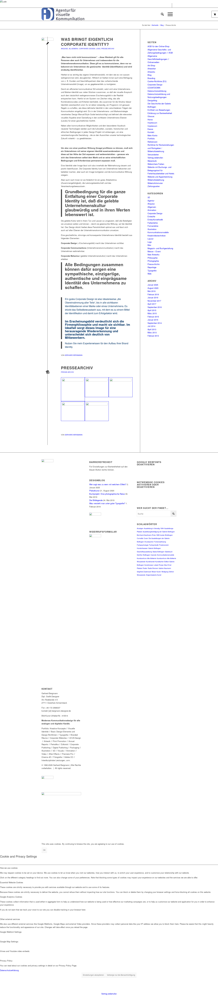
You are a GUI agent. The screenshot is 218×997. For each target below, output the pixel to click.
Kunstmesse (148, 565)
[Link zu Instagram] (174, 5)
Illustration (152, 229)
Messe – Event (154, 251)
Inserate (153, 555)
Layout (150, 238)
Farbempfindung (160, 542)
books (162, 535)
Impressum (152, 122)
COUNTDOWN (154, 87)
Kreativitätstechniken (157, 235)
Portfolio (151, 138)
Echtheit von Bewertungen (159, 109)
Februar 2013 (153, 335)
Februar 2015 (153, 316)
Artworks (151, 71)
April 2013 (152, 329)
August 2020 (153, 288)
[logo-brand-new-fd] (63, 14)
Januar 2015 (153, 319)
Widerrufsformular (155, 183)
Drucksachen (149, 542)
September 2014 (155, 323)
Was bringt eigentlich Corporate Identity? (87, 41)
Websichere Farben (156, 164)
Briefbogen (169, 535)
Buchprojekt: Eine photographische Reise (107, 493)
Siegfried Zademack (144, 572)
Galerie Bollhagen (154, 548)
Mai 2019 (151, 291)
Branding (151, 78)
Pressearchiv (77, 367)
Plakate (139, 568)
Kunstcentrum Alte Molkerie (146, 558)
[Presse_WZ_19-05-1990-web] (97, 411)
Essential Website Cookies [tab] (11, 882)
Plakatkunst (94, 490)
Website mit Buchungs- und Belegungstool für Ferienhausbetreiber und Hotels (161, 170)
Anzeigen (140, 528)
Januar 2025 (153, 284)
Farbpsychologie (142, 545)
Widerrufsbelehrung (156, 179)
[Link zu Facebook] (170, 5)
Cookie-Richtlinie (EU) (157, 81)
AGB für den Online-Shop (158, 46)
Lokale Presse (159, 565)
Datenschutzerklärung (157, 91)
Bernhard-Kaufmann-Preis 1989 (148, 535)
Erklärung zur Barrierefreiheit (160, 113)
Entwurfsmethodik (155, 219)
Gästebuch (168, 552)
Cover (146, 538)
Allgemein (73, 48)
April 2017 (152, 303)
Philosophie (152, 257)
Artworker (152, 68)
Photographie (153, 260)
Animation (152, 210)
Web (149, 273)
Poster (145, 568)
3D (149, 197)
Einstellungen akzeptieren (93, 975)
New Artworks (153, 254)
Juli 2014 (151, 326)
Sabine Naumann (165, 568)
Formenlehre (153, 226)
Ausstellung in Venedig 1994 (154, 528)
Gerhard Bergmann (73, 355)
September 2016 (155, 307)
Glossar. (151, 116)
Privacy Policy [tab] (6, 960)
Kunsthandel (150, 561)
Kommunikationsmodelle (158, 232)
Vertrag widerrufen (155, 157)
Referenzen (152, 141)
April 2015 (152, 310)
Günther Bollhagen (143, 555)
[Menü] (169, 14)
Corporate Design (87, 48)
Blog (149, 75)
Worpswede (141, 575)
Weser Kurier (156, 572)
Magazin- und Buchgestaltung (160, 248)
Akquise (64, 48)
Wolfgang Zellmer (167, 572)
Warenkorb (152, 160)
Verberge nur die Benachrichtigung (121, 975)
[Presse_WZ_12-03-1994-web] (97, 387)
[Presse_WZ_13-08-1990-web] (48, 372)
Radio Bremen (153, 568)
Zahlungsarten (154, 186)
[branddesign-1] (48, 44)
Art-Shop (151, 65)
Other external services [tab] (10, 919)
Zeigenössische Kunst (153, 575)
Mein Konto (152, 135)
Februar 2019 (153, 294)
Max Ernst (167, 565)
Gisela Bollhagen (158, 552)
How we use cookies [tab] (9, 867)
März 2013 (152, 332)
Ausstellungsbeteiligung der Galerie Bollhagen (159, 532)
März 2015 (152, 313)
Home (150, 119)
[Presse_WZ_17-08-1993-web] (73, 411)
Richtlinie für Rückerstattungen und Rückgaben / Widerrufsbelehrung (161, 148)
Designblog (152, 100)
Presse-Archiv (107, 48)
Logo (98, 48)
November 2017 (154, 300)
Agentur (151, 200)
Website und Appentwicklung (160, 176)
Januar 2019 (153, 297)
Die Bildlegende (96, 500)
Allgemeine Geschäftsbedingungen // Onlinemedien (158, 59)
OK (44, 850)
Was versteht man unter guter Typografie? (107, 503)
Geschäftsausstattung (144, 552)
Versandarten (153, 154)
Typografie (152, 270)
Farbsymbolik (153, 545)
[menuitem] (162, 14)
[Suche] (162, 14)
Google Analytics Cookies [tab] (11, 896)
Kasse (150, 129)
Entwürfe (151, 216)
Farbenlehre (153, 222)
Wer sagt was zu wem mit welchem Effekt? (107, 484)
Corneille (140, 538)
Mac (149, 245)
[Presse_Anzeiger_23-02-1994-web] (73, 389)
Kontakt (151, 132)
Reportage (152, 267)
